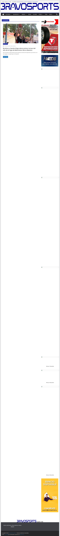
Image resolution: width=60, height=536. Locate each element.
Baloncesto (16, 14)
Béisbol (23, 14)
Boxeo (29, 14)
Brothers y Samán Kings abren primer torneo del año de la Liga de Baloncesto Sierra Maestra (19, 49)
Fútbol (40, 14)
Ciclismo (35, 14)
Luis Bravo (14, 46)
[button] (10, 14)
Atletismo (8, 14)
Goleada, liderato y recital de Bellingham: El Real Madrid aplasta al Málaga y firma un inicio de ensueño (27, 2)
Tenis (46, 14)
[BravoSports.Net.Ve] (30, 3)
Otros (50, 14)
